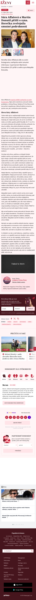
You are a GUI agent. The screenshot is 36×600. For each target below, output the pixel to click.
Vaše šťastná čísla (25, 412)
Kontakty (20, 565)
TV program (6, 538)
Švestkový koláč (27, 545)
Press (19, 560)
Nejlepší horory (26, 536)
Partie (18, 538)
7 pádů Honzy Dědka (26, 539)
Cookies (6, 572)
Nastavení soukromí (23, 579)
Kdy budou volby (28, 538)
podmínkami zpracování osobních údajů (25, 313)
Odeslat (30, 308)
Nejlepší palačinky (19, 545)
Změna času (13, 538)
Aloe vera (31, 541)
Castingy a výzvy (22, 563)
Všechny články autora (18, 282)
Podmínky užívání (8, 568)
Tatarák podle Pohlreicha (21, 541)
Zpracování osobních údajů (23, 568)
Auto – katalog (17, 539)
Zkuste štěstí (17, 422)
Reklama (6, 563)
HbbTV (5, 565)
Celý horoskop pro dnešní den (13, 403)
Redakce (20, 575)
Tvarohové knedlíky (9, 545)
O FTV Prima (7, 558)
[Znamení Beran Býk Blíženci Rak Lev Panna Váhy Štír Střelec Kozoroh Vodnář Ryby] (19, 309)
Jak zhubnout (9, 536)
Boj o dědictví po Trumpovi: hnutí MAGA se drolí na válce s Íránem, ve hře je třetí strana (17, 500)
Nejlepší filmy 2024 (17, 536)
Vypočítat (18, 450)
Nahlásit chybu (7, 579)
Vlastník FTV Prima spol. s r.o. (9, 575)
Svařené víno (12, 541)
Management (21, 558)
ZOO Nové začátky (9, 539)
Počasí (22, 538)
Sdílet (29, 11)
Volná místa (7, 560)
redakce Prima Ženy (7, 14)
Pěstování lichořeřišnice (13, 543)
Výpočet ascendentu (24, 543)
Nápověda (20, 572)
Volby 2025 (5, 541)
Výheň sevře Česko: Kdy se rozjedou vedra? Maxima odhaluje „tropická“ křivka (16, 508)
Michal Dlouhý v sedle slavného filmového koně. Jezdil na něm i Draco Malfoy (14, 356)
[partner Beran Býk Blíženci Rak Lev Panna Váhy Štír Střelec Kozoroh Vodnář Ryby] (25, 445)
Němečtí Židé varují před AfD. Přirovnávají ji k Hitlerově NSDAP (16, 516)
